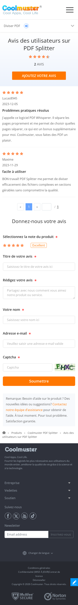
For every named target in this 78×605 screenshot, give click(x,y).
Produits (16, 433)
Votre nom (11, 309)
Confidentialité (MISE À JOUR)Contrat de (39, 571)
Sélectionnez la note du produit (28, 236)
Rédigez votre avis (18, 280)
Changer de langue (38, 553)
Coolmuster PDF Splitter (43, 433)
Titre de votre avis (17, 256)
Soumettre (39, 381)
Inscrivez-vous (61, 534)
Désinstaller (39, 580)
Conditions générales (39, 568)
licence (39, 576)
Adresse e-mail (15, 333)
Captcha (9, 357)
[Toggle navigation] (70, 10)
